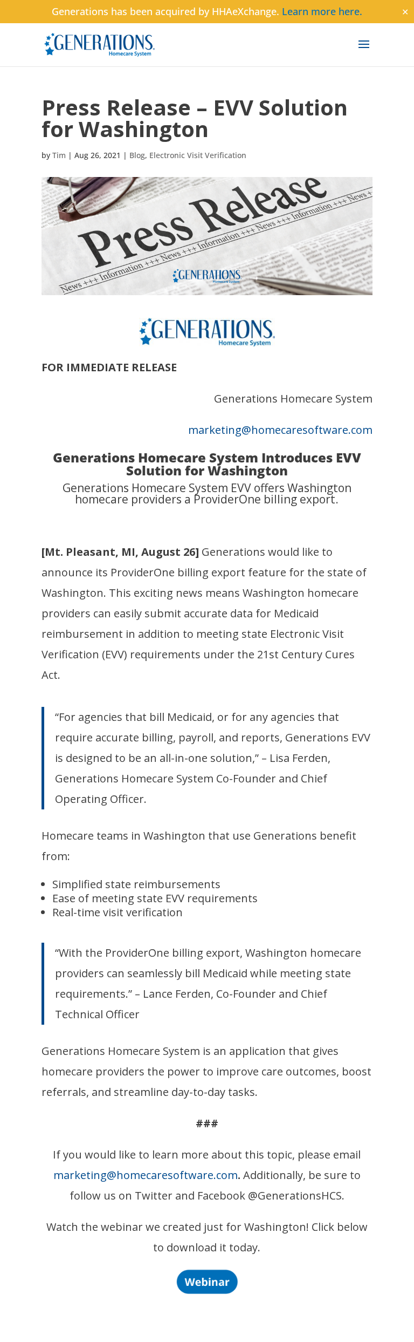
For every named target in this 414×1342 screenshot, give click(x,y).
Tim (59, 155)
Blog (137, 155)
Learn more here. (322, 11)
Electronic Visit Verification (197, 155)
